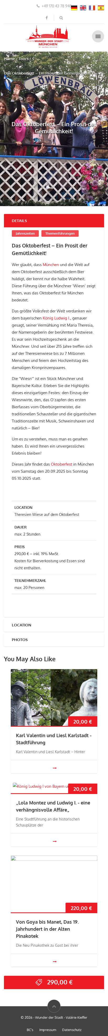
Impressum (47, 1030)
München (51, 264)
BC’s (30, 1030)
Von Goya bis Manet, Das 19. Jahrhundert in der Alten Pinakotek (47, 929)
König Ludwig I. (56, 318)
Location (21, 624)
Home (9, 58)
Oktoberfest (61, 464)
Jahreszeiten (25, 233)
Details (19, 220)
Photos (20, 639)
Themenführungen (60, 233)
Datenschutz (72, 1030)
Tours (23, 58)
